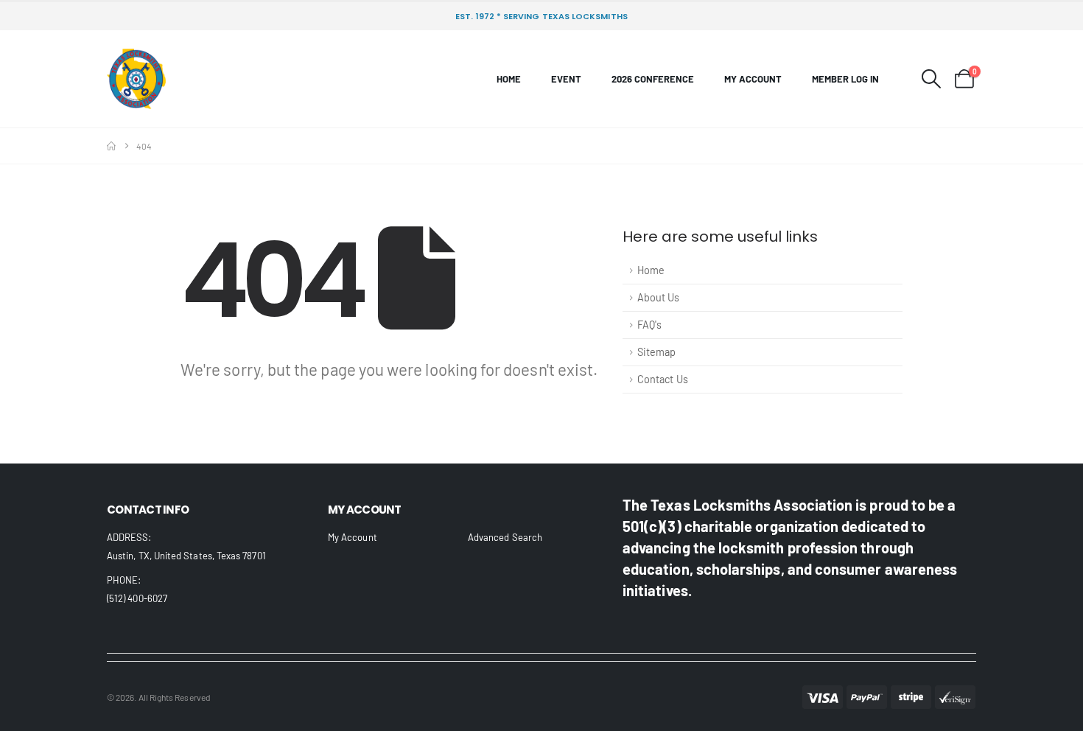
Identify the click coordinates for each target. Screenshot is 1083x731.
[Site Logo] (136, 79)
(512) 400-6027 (137, 598)
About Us (658, 297)
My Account (753, 79)
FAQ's (649, 324)
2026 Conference (652, 79)
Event (566, 79)
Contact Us (662, 379)
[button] (931, 78)
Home (509, 79)
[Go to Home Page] (111, 146)
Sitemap (656, 352)
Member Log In (845, 79)
